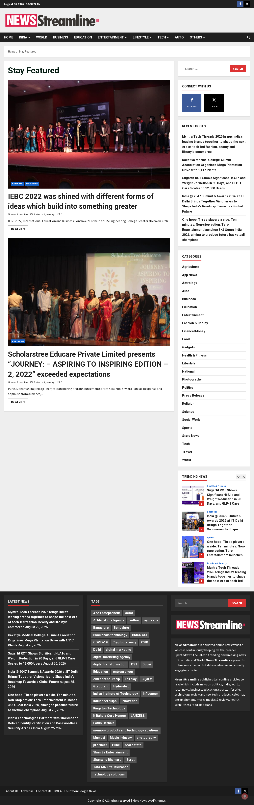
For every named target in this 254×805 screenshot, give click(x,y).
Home (8, 37)
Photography (192, 379)
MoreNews (140, 800)
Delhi (97, 650)
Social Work (191, 420)
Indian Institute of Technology (115, 694)
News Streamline (19, 214)
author (134, 620)
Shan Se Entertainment (110, 752)
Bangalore (101, 628)
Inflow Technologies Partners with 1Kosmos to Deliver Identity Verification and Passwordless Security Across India (43, 723)
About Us (12, 791)
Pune (116, 745)
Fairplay (131, 679)
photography (146, 738)
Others (196, 37)
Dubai (146, 664)
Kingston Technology (109, 708)
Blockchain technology (110, 635)
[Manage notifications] (244, 796)
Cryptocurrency (124, 642)
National (188, 371)
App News (189, 275)
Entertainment (111, 37)
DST (134, 664)
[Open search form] (248, 37)
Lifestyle (141, 37)
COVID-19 (100, 642)
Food (186, 339)
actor (129, 613)
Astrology (189, 283)
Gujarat (146, 679)
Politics (187, 387)
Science (188, 412)
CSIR (144, 642)
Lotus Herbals (103, 723)
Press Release (193, 395)
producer (100, 745)
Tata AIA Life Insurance (110, 767)
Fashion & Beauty (195, 323)
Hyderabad (121, 686)
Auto (179, 37)
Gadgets (188, 347)
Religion (188, 403)
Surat (130, 760)
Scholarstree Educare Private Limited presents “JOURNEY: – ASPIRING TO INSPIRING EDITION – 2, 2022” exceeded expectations (88, 364)
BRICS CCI (139, 635)
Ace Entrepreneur (106, 613)
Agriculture (190, 267)
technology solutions (109, 774)
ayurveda (151, 620)
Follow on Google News (80, 791)
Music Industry (121, 738)
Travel (187, 452)
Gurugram (100, 686)
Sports (187, 428)
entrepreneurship (106, 679)
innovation (129, 701)
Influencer (150, 694)
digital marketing (118, 650)
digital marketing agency (111, 657)
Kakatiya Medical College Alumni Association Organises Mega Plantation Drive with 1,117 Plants (212, 165)
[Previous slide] (238, 476)
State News (190, 436)
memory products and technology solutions (126, 730)
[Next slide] (243, 476)
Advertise (27, 791)
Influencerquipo (105, 701)
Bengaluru (121, 628)
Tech (162, 37)
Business (60, 37)
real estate (133, 745)
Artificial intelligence (108, 620)
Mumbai (99, 738)
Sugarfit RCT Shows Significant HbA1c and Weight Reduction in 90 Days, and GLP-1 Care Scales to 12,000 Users (213, 183)
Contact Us (43, 791)
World (41, 37)
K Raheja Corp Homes (109, 716)
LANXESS (138, 716)
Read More (19, 229)
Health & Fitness (194, 355)
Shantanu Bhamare (107, 760)
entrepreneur (123, 672)
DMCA (58, 791)
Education (83, 37)
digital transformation (109, 664)
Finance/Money (193, 331)
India (23, 37)
